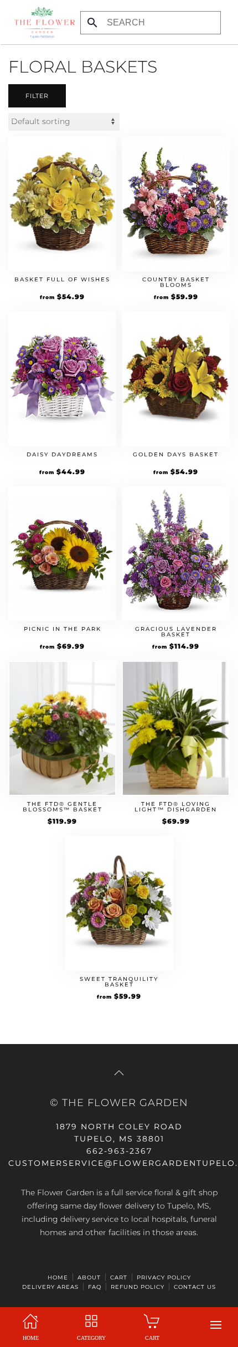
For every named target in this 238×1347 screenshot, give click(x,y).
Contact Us (195, 1287)
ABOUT (89, 1277)
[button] (215, 1325)
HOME (58, 1277)
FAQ (94, 1287)
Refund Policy (137, 1287)
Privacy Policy (164, 1277)
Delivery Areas (50, 1287)
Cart (118, 1277)
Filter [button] (37, 96)
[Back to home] (41, 22)
